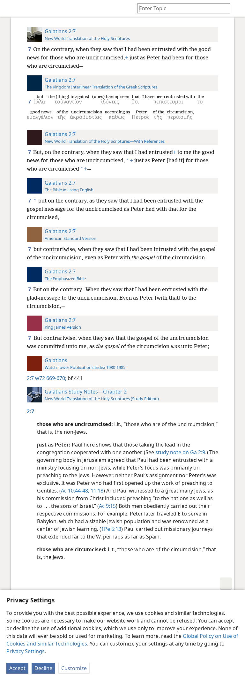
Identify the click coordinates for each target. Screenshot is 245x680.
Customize (74, 668)
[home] (9, 8)
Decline (43, 668)
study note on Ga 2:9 (180, 452)
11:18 (96, 490)
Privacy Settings (25, 651)
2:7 (30, 378)
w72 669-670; (50, 378)
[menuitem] (9, 8)
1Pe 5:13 (111, 528)
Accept (17, 668)
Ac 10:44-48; (75, 490)
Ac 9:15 (107, 505)
